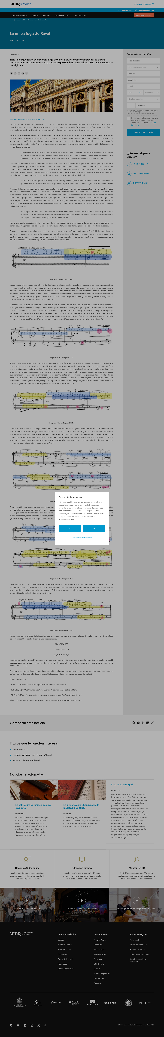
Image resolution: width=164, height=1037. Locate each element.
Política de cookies (66, 519)
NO (70, 528)
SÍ (94, 528)
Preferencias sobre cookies (82, 537)
